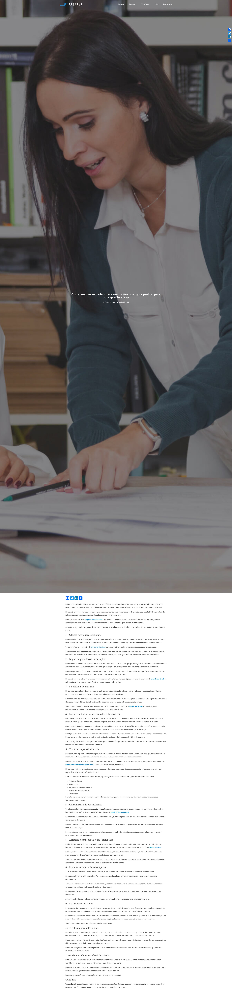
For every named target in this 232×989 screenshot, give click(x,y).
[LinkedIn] (230, 36)
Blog (157, 4)
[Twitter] (230, 33)
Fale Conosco (167, 4)
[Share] (230, 40)
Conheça (132, 4)
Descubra (121, 4)
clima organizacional (98, 647)
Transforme (145, 4)
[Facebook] (230, 29)
